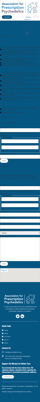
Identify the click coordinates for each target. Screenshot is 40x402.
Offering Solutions (27, 18)
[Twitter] (18, 316)
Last (2, 150)
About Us (28, 28)
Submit (4, 160)
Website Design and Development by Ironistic (16, 392)
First (2, 144)
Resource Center (30, 24)
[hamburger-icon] (36, 17)
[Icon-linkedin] (22, 316)
